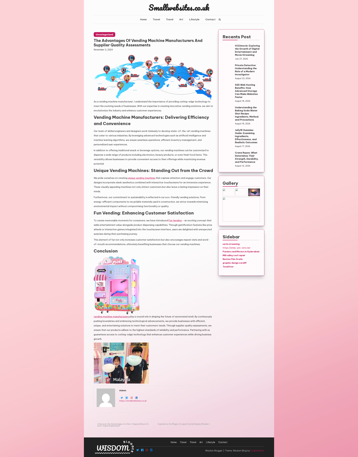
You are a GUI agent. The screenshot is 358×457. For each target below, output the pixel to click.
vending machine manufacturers (111, 316)
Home (143, 19)
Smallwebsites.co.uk (179, 7)
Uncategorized (104, 34)
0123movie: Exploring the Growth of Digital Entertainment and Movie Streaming (247, 50)
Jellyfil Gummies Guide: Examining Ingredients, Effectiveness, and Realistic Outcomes (246, 136)
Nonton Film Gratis (233, 259)
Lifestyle (194, 19)
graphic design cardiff (235, 263)
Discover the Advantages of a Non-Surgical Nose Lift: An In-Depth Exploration (123, 425)
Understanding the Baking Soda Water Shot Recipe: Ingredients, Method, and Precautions (247, 113)
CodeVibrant (257, 450)
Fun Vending (175, 220)
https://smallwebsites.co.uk (133, 400)
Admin (122, 390)
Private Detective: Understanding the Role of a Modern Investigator (246, 70)
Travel (156, 19)
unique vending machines (141, 178)
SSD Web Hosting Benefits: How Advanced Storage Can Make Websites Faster (246, 90)
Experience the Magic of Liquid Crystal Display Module (183, 424)
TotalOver (228, 266)
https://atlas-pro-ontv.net (236, 247)
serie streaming (231, 244)
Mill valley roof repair (234, 255)
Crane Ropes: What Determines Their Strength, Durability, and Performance (247, 157)
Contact (210, 19)
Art (181, 19)
